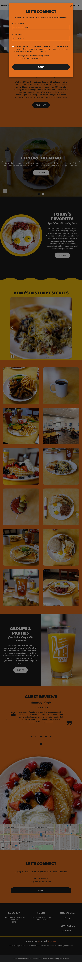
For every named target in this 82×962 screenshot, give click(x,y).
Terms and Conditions (36, 51)
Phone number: (17, 34)
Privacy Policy (20, 51)
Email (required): (18, 23)
